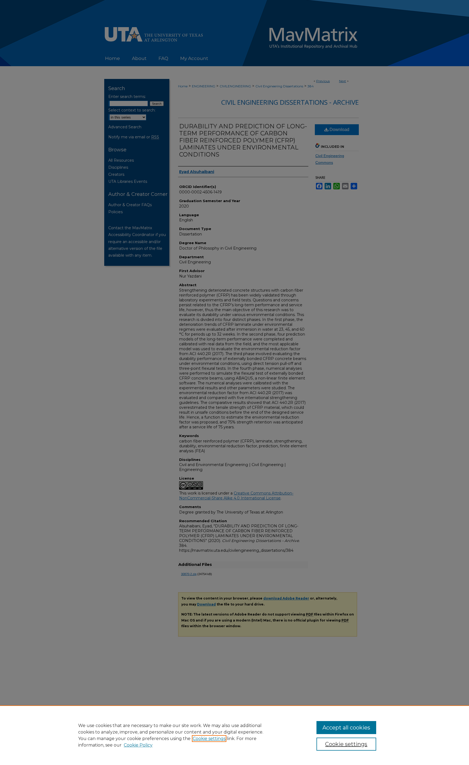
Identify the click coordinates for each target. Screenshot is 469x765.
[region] (234, 735)
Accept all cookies (346, 727)
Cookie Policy (138, 745)
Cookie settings (209, 738)
